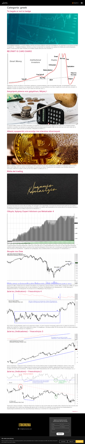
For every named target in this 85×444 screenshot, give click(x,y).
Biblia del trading (15, 171)
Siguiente (75, 411)
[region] (42, 440)
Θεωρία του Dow (15, 251)
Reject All (71, 441)
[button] (81, 3)
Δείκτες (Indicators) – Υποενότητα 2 (24, 371)
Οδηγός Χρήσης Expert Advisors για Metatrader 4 (30, 211)
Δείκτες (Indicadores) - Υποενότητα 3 (25, 331)
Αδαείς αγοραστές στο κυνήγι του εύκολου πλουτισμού (33, 131)
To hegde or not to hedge (19, 11)
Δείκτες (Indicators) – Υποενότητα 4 (24, 291)
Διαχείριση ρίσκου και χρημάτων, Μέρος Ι (27, 91)
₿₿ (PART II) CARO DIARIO (19, 51)
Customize (63, 441)
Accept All (79, 441)
